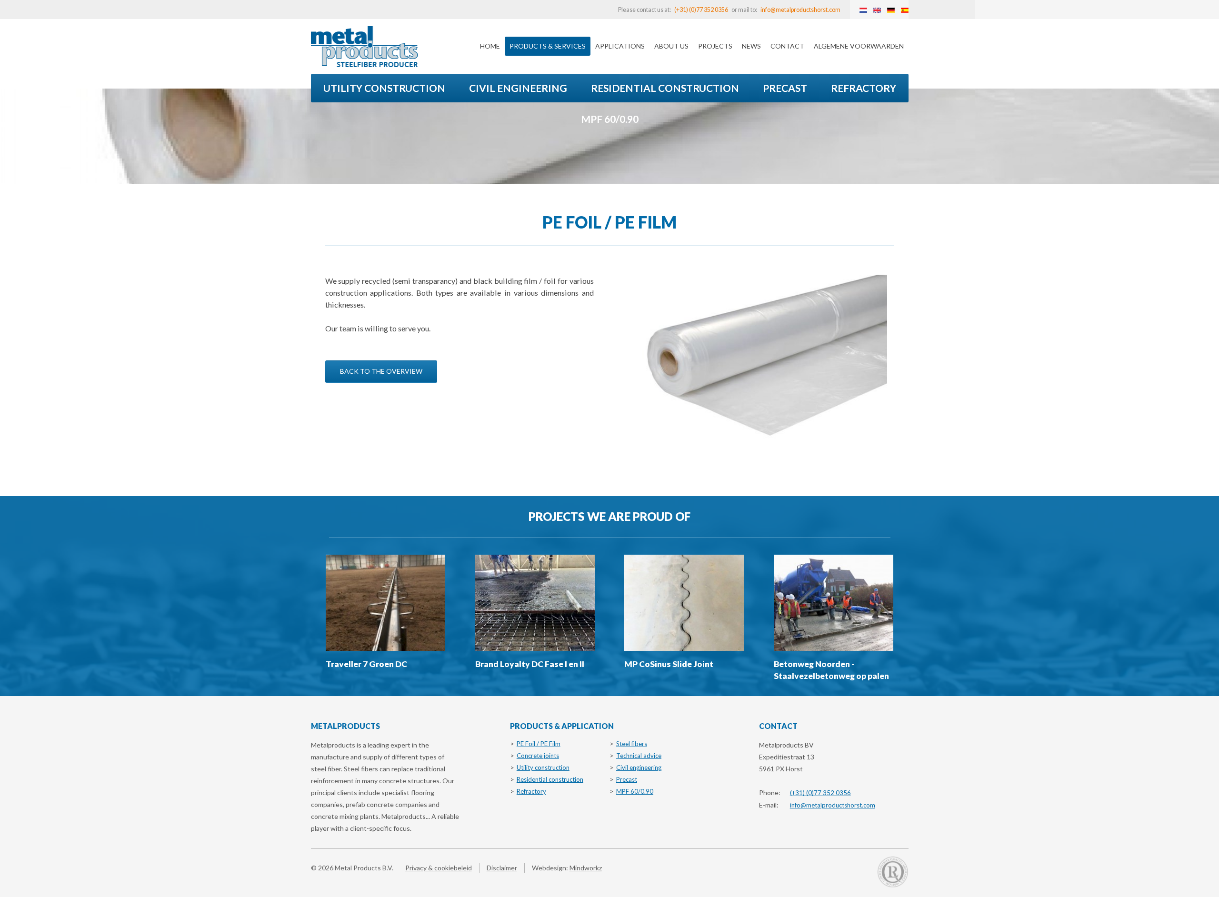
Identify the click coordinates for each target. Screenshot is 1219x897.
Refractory (863, 88)
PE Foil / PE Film (538, 744)
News (751, 46)
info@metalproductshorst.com (800, 9)
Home (490, 46)
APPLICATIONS (620, 46)
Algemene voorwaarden (859, 46)
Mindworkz (586, 868)
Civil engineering (518, 88)
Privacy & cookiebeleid (438, 868)
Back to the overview (381, 371)
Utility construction (384, 88)
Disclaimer (502, 868)
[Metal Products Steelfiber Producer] (364, 46)
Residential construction (665, 88)
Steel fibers (631, 744)
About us (671, 46)
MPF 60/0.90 (610, 119)
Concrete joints (538, 755)
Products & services (548, 46)
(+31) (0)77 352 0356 (701, 9)
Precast (785, 88)
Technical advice (638, 755)
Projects (715, 46)
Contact (787, 46)
